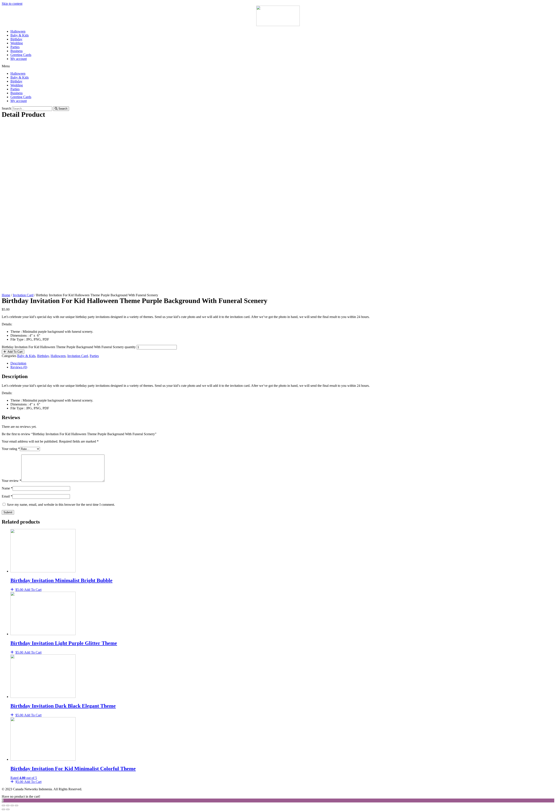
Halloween (17, 31)
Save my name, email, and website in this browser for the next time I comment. (61, 504)
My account (18, 59)
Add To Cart (15, 351)
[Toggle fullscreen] (12, 805)
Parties (15, 47)
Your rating (11, 449)
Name (7, 488)
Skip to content (12, 3)
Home (6, 295)
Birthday (16, 39)
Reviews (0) (18, 367)
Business (16, 51)
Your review (11, 481)
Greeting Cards (20, 55)
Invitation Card (23, 295)
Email (7, 496)
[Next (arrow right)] (8, 809)
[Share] (8, 805)
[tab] (282, 363)
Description (18, 363)
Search (6, 108)
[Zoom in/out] (16, 805)
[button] (278, 66)
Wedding (16, 43)
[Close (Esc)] (3, 805)
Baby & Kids (19, 35)
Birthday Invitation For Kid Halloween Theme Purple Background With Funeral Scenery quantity (69, 347)
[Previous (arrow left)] (3, 809)
